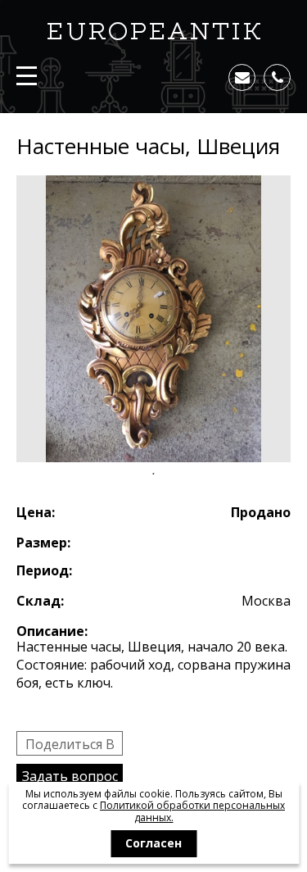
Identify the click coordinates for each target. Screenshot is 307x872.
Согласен (153, 843)
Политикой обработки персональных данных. (192, 811)
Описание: (52, 631)
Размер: (43, 542)
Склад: (40, 600)
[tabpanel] (153, 318)
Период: (44, 570)
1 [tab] (154, 474)
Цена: (35, 512)
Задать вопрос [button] (70, 776)
